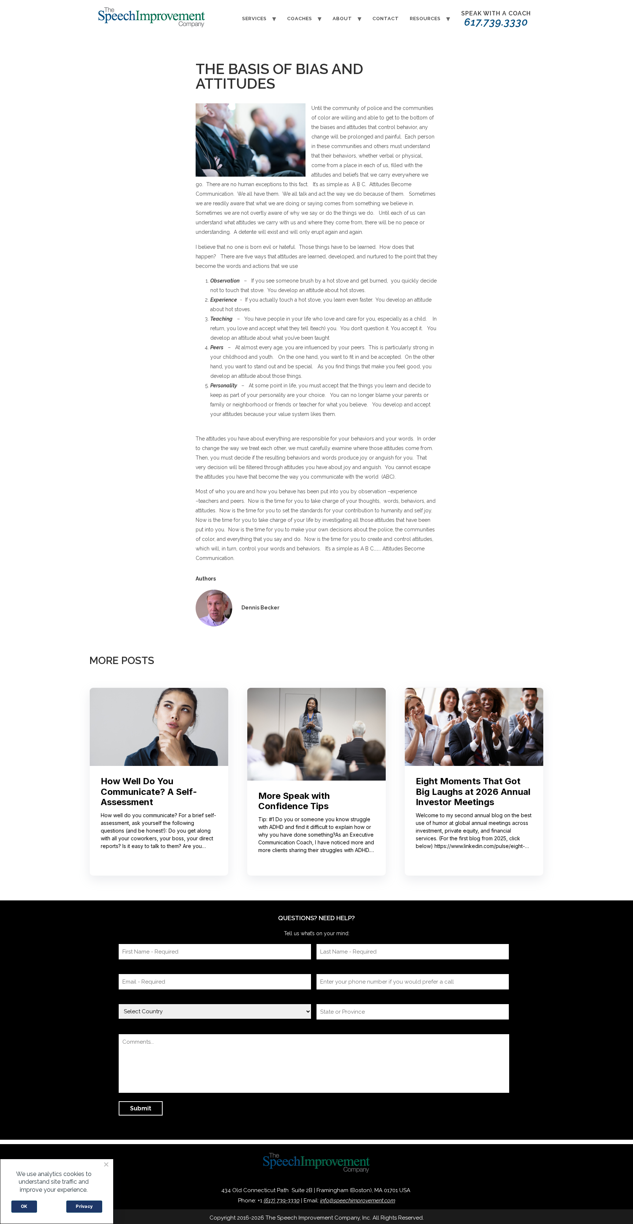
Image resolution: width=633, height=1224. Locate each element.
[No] (106, 1164)
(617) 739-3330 (282, 1200)
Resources (425, 18)
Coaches (299, 18)
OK (24, 1206)
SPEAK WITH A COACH (496, 19)
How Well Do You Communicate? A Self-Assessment (149, 792)
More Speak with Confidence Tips (294, 801)
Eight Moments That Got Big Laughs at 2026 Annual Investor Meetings (473, 792)
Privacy (84, 1206)
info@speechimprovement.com (357, 1200)
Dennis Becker (260, 608)
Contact (386, 18)
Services (254, 18)
